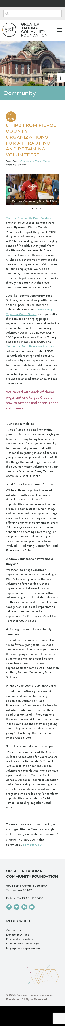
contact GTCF (33, 845)
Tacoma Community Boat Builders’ (29, 218)
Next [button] (54, 190)
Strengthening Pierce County (34, 161)
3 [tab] (40, 208)
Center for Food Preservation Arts (30, 346)
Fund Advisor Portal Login (22, 944)
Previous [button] (10, 190)
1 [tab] (32, 208)
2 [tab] (36, 208)
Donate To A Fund (17, 935)
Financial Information (19, 939)
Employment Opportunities (23, 948)
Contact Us (13, 930)
